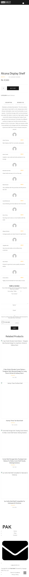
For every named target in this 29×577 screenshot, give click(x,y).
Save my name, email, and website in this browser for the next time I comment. (14, 317)
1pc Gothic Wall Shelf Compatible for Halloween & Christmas (14, 502)
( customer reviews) (14, 77)
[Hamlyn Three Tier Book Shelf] (14, 400)
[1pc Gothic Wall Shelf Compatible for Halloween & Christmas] (14, 485)
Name (14, 305)
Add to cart (13, 88)
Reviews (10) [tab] (20, 102)
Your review (14, 293)
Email (14, 310)
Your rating (11, 291)
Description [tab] (8, 102)
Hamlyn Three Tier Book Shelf (14, 421)
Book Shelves (11, 18)
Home (4, 18)
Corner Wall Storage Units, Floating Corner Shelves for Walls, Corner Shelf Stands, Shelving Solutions (14, 461)
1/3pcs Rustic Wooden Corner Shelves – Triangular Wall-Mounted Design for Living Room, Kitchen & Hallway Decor (14, 371)
